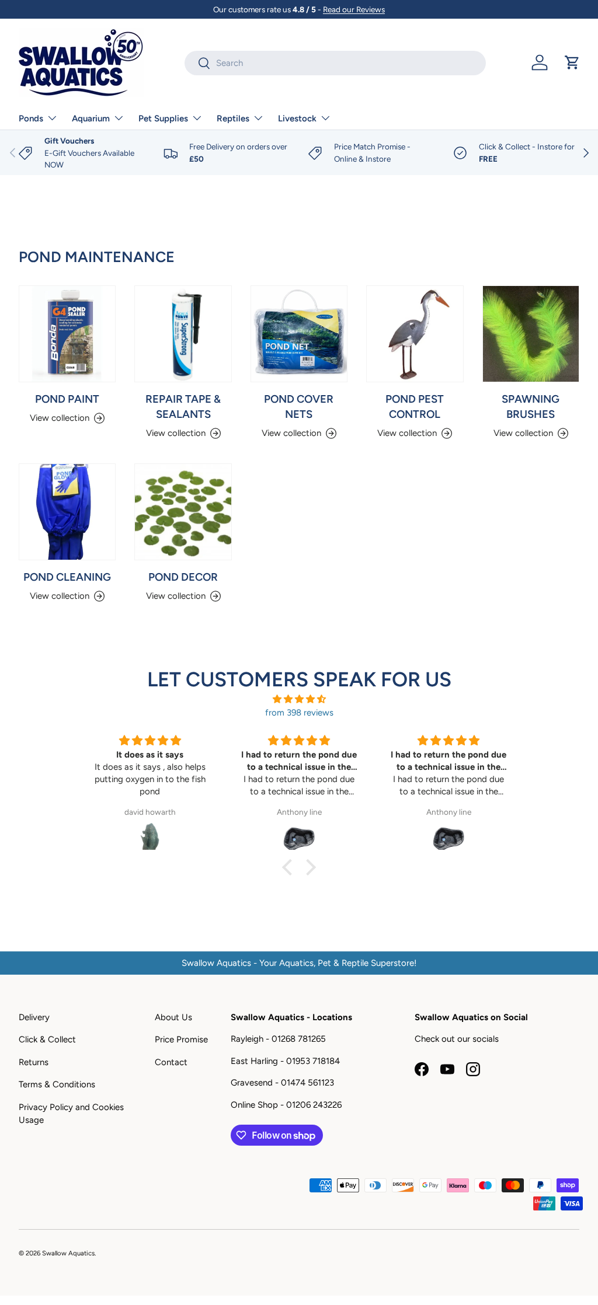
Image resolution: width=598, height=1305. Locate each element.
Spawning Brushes (530, 406)
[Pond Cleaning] (67, 512)
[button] (572, 62)
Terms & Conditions (57, 1084)
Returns (33, 1062)
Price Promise (181, 1039)
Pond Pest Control (414, 406)
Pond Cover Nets (298, 406)
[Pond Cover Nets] (299, 334)
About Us (173, 1017)
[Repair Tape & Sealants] (183, 334)
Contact (171, 1062)
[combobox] (335, 63)
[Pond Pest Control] (415, 334)
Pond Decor (183, 577)
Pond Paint (67, 399)
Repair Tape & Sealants (183, 406)
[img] (299, 699)
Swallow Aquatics (68, 1253)
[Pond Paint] (67, 334)
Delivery (34, 1017)
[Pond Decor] (183, 512)
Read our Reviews (354, 9)
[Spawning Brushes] (531, 334)
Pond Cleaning (67, 577)
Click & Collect (47, 1039)
